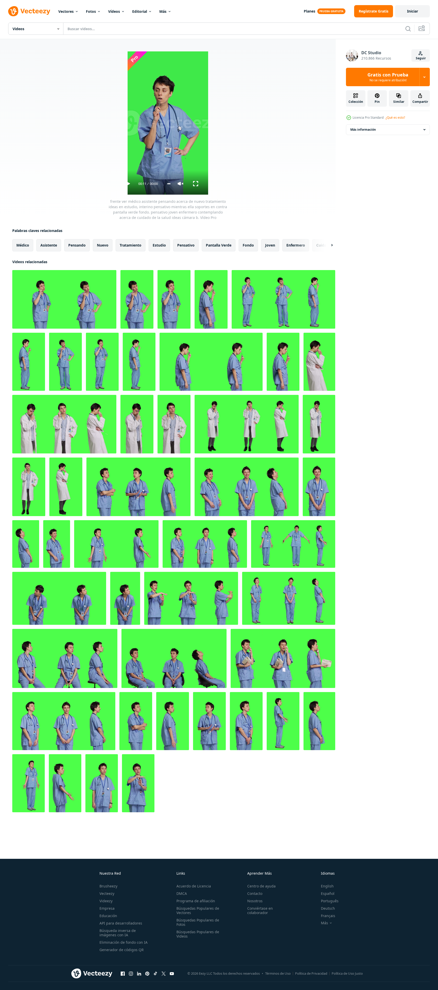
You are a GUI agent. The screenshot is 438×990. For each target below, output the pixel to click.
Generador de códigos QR (121, 949)
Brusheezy (108, 886)
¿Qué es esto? (395, 117)
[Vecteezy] (29, 11)
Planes (309, 11)
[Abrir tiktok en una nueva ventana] (155, 973)
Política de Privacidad (311, 973)
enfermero (295, 245)
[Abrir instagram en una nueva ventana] (131, 973)
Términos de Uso (278, 973)
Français (328, 915)
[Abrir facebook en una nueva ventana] (123, 973)
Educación (108, 915)
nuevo (102, 245)
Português (330, 900)
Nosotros (255, 900)
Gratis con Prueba (387, 77)
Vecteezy (106, 893)
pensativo (186, 245)
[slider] (169, 183)
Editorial (139, 11)
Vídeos (114, 11)
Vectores (66, 11)
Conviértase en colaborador (260, 910)
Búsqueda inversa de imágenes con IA (117, 932)
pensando (77, 245)
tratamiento (130, 245)
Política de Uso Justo (347, 973)
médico (22, 245)
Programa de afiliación (195, 900)
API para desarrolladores (120, 923)
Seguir (421, 58)
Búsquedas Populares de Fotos (197, 922)
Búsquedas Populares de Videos (197, 934)
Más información (363, 129)
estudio (159, 245)
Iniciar (412, 11)
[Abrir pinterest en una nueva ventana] (147, 973)
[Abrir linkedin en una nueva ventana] (139, 973)
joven (270, 245)
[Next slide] (327, 245)
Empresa (107, 908)
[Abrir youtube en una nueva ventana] (172, 973)
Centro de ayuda (261, 886)
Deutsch (328, 908)
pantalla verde (218, 245)
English (327, 886)
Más (162, 11)
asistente (48, 245)
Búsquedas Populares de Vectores (197, 910)
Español (327, 893)
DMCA (181, 893)
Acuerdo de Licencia (193, 886)
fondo (248, 245)
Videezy (106, 900)
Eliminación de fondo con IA (123, 942)
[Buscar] (408, 29)
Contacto (254, 893)
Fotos (91, 11)
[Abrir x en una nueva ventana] (164, 973)
